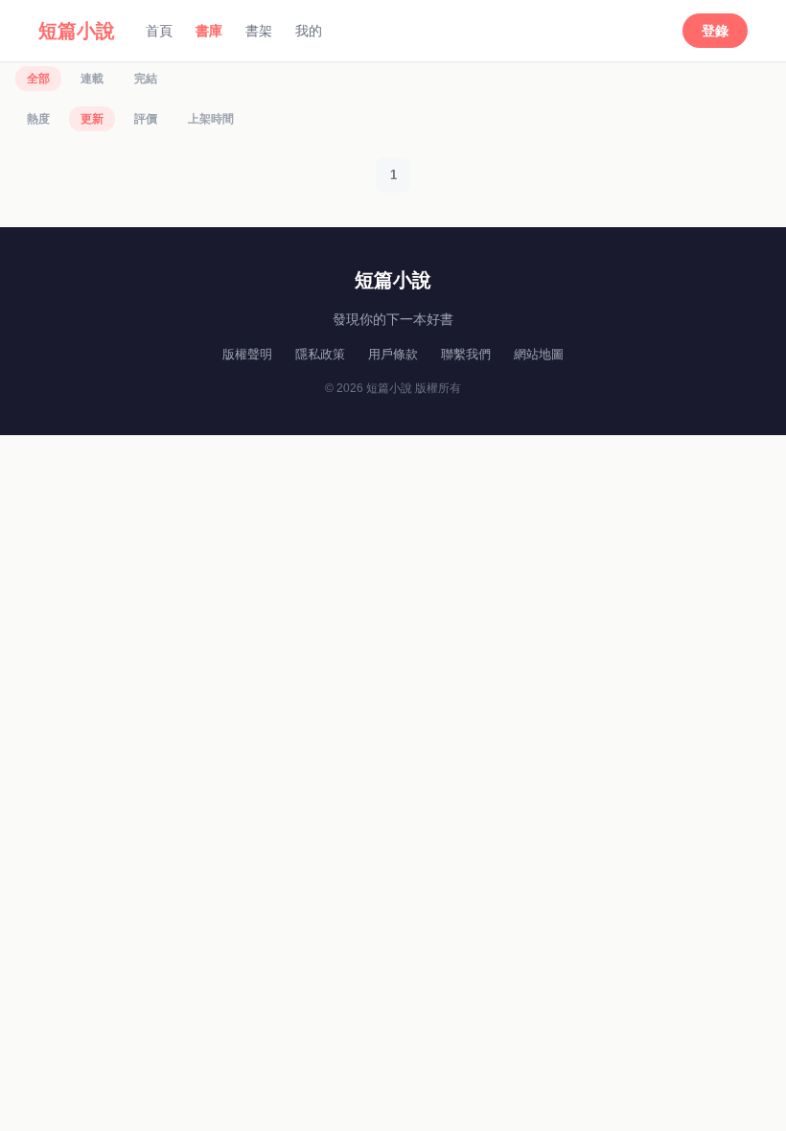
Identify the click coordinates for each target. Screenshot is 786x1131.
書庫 (209, 30)
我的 (308, 30)
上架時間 (211, 119)
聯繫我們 (466, 354)
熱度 (38, 119)
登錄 (715, 30)
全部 (38, 78)
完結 (145, 78)
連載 (92, 78)
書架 (258, 30)
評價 (145, 119)
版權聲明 (247, 354)
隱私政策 (320, 354)
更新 (92, 119)
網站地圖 (539, 354)
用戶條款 (393, 354)
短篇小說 (76, 30)
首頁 (159, 30)
